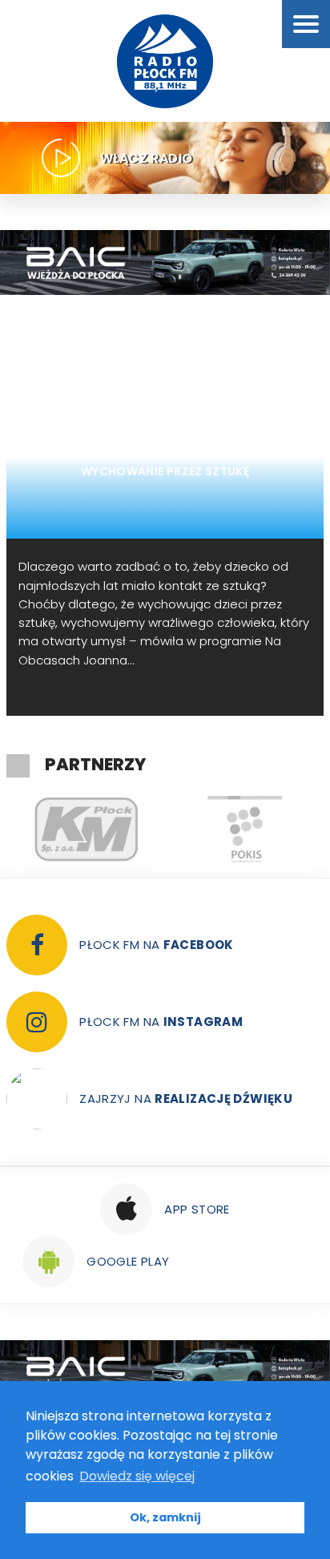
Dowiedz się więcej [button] (137, 1476)
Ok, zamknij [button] (165, 1517)
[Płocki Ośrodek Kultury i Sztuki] (244, 830)
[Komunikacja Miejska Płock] (85, 830)
